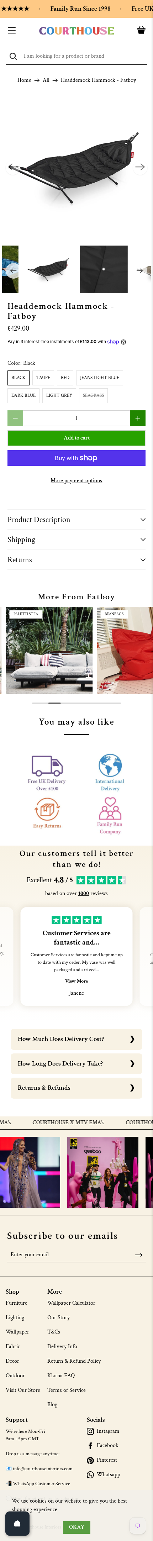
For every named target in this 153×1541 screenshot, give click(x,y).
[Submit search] (13, 56)
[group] (49, 650)
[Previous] (13, 168)
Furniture (16, 1303)
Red (65, 378)
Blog (52, 1404)
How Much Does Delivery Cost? (61, 1039)
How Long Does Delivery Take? (60, 1063)
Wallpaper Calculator (71, 1303)
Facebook (107, 1445)
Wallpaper (17, 1332)
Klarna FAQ (61, 1375)
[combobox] (76, 56)
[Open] (17, 1523)
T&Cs (53, 1332)
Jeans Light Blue (99, 378)
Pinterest (107, 1460)
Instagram (108, 1431)
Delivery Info (62, 1346)
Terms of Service (66, 1390)
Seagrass (93, 396)
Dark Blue (23, 396)
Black (18, 378)
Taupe (43, 378)
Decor (12, 1361)
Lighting (15, 1317)
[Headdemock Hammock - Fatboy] (76, 167)
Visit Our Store (23, 1390)
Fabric (13, 1346)
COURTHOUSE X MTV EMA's (57, 1123)
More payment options (76, 480)
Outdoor (15, 1375)
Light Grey (59, 396)
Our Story (58, 1317)
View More (76, 981)
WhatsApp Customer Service (41, 1483)
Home (24, 80)
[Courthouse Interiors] (77, 31)
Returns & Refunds (44, 1087)
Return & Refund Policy (74, 1361)
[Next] (140, 168)
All (46, 80)
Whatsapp (108, 1474)
